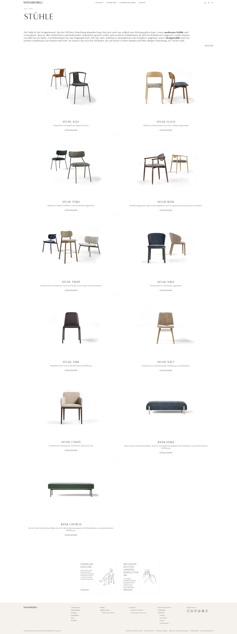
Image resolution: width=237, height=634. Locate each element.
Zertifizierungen (164, 623)
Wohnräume (111, 3)
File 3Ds (162, 620)
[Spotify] (206, 611)
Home (25, 9)
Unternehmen (75, 607)
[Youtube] (202, 611)
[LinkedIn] (199, 611)
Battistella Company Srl (54, 631)
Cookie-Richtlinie (149, 631)
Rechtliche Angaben (161, 631)
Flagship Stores (105, 610)
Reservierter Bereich (164, 607)
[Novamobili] (33, 2)
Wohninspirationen (127, 3)
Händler (141, 3)
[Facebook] (188, 611)
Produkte (99, 3)
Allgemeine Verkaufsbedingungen (178, 631)
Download (161, 613)
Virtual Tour (132, 607)
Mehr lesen (209, 45)
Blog (72, 618)
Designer (74, 613)
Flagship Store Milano (108, 613)
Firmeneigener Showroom (138, 613)
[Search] (209, 3)
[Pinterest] (195, 611)
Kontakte (74, 620)
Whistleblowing (194, 631)
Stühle (31, 9)
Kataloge (162, 615)
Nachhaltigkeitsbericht (206, 631)
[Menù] (205, 3)
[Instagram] (191, 611)
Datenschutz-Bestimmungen (134, 631)
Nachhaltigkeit (75, 610)
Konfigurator (162, 610)
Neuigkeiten (75, 615)
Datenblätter (163, 618)
